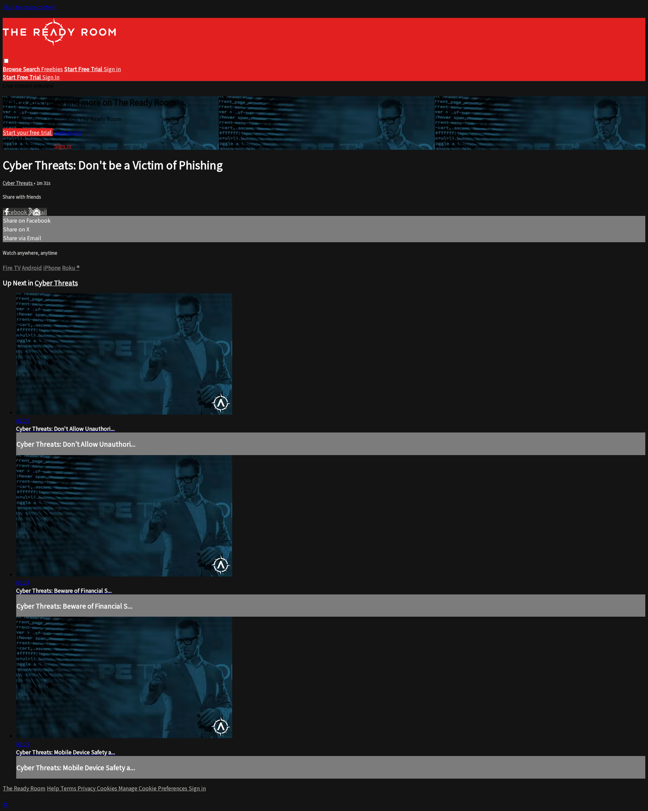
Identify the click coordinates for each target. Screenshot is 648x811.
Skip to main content (29, 7)
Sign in (112, 69)
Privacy (87, 788)
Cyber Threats (18, 183)
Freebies (52, 69)
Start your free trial (28, 132)
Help (53, 788)
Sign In (50, 77)
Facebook (15, 212)
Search (32, 69)
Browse (13, 69)
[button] (6, 61)
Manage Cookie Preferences (153, 788)
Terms (69, 788)
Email (40, 212)
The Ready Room (24, 788)
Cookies (107, 788)
